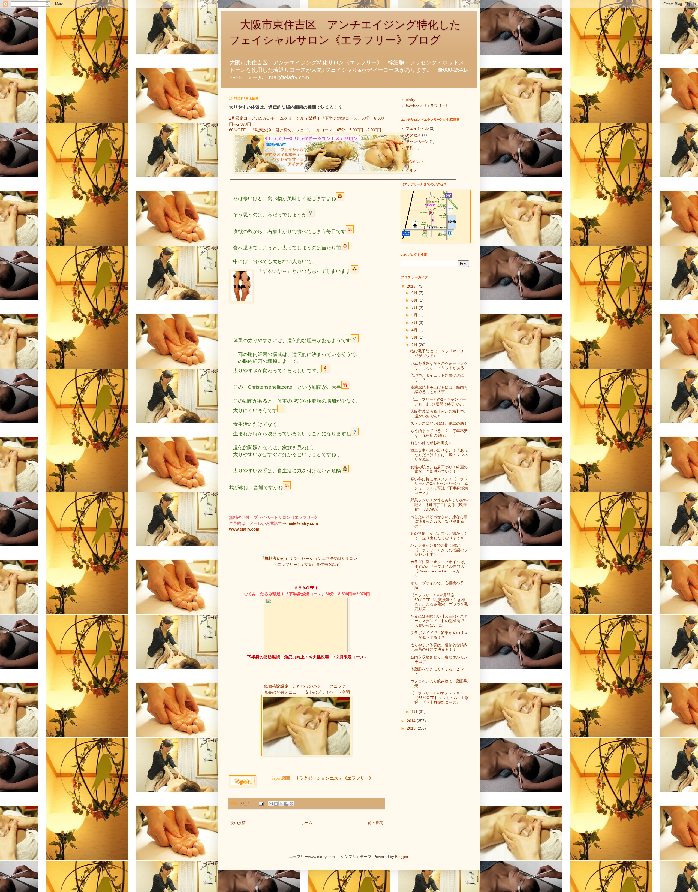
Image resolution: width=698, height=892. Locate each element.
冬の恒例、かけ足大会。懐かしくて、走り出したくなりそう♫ (439, 535)
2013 (412, 728)
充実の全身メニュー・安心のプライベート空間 (307, 692)
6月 (415, 315)
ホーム (306, 823)
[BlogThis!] (276, 803)
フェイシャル (417, 128)
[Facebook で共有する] (286, 803)
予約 (409, 148)
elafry (410, 99)
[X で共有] (281, 803)
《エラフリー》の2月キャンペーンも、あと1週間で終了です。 (438, 401)
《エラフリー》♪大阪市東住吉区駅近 (307, 564)
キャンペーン (417, 141)
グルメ (411, 170)
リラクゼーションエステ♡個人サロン (323, 558)
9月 (415, 293)
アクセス (413, 135)
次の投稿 (238, 823)
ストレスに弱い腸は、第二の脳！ (439, 423)
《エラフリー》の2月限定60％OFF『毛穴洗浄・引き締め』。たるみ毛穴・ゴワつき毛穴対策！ (439, 602)
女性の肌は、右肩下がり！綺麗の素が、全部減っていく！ (439, 469)
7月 (415, 307)
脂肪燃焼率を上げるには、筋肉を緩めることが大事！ (439, 389)
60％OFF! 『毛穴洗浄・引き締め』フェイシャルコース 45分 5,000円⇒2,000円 (305, 130)
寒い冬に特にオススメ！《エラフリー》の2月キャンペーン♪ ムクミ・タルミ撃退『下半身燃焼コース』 (439, 486)
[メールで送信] (270, 803)
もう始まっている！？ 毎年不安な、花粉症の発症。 (439, 433)
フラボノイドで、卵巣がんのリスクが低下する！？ (439, 635)
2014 (412, 721)
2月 (415, 345)
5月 (415, 322)
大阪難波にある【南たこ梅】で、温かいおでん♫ (439, 413)
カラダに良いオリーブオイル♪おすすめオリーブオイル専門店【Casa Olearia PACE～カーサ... (438, 569)
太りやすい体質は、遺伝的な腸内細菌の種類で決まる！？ (439, 647)
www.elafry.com (244, 529)
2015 (412, 286)
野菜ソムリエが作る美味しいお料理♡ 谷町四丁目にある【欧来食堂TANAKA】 (439, 504)
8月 (415, 300)
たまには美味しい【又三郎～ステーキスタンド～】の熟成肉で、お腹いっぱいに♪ (439, 621)
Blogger (401, 856)
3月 (415, 337)
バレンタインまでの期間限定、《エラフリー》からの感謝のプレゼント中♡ (439, 550)
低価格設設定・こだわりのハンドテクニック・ (307, 686)
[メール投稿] (261, 803)
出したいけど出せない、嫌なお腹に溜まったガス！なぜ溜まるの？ (439, 521)
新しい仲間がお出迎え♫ (431, 443)
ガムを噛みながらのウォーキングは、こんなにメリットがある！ (439, 365)
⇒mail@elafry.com (300, 523)
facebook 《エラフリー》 (427, 106)
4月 (415, 330)
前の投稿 (375, 823)
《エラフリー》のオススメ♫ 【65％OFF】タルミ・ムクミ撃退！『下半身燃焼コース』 (439, 697)
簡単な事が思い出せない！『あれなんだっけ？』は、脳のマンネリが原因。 (439, 455)
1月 (415, 711)
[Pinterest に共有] (291, 803)
